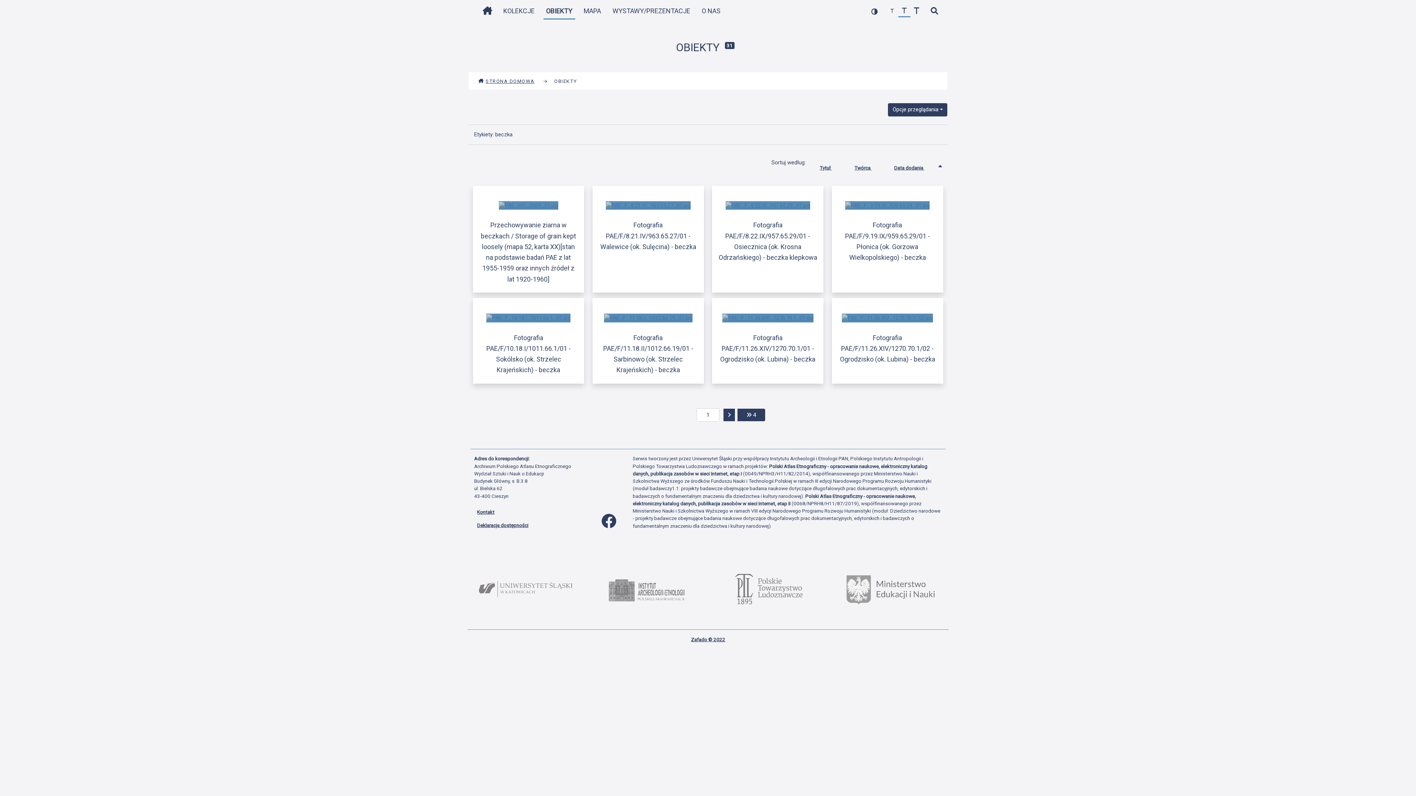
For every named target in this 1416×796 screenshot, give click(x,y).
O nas (711, 11)
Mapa (592, 11)
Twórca (863, 168)
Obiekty (559, 11)
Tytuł (826, 168)
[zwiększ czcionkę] (916, 11)
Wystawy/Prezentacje (651, 11)
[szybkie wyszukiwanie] (934, 11)
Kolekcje (519, 11)
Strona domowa (510, 81)
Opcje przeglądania (915, 109)
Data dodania (909, 168)
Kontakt (485, 512)
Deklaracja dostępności (502, 525)
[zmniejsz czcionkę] (892, 11)
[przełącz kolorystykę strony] (874, 11)
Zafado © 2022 (708, 639)
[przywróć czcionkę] (904, 11)
